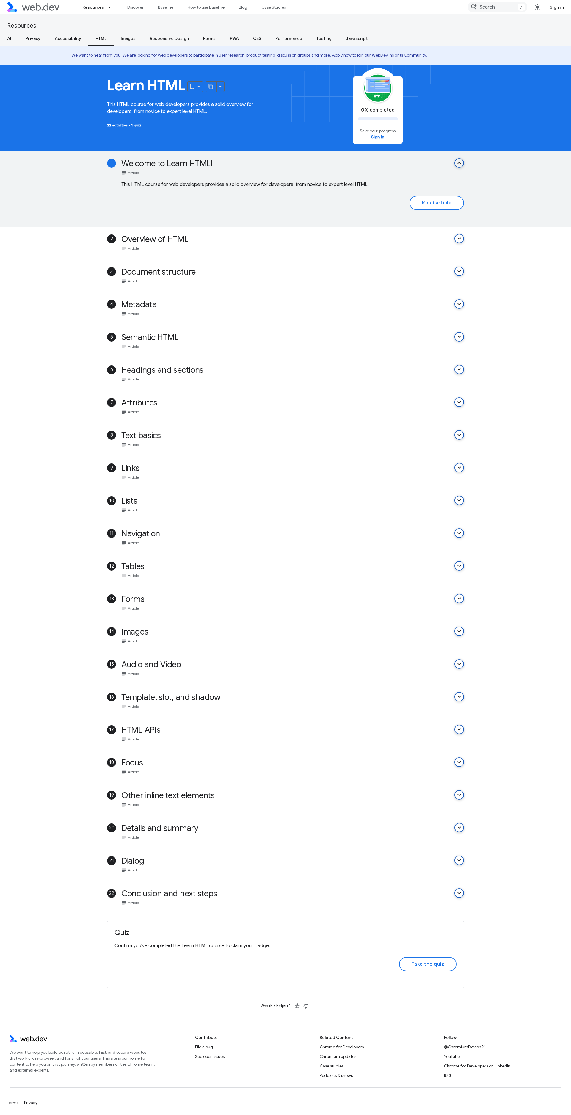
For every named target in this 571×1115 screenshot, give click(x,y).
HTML (100, 38)
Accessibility (68, 38)
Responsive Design (169, 38)
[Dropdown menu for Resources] (112, 7)
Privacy (33, 38)
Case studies (331, 1066)
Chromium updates (338, 1056)
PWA (234, 38)
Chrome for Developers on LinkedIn (477, 1066)
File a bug (204, 1047)
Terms (12, 1102)
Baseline (165, 7)
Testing (324, 38)
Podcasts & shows (336, 1075)
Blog (243, 7)
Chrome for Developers (342, 1047)
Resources (93, 7)
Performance (288, 38)
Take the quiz (428, 964)
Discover (135, 7)
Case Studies (273, 7)
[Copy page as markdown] (211, 87)
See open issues (210, 1056)
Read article (436, 203)
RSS (447, 1075)
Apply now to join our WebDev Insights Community (379, 55)
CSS (257, 38)
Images (128, 38)
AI (9, 38)
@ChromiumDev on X (464, 1047)
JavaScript (357, 38)
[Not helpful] (306, 1006)
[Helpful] (297, 1006)
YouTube (452, 1056)
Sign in (557, 7)
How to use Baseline (206, 7)
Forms (209, 38)
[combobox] (497, 7)
